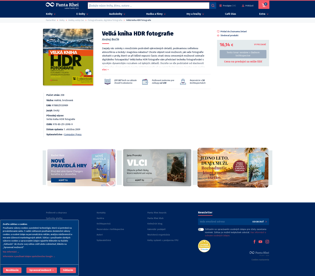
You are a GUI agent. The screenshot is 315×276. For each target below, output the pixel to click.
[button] (12, 270)
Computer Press (73, 134)
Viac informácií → (11, 252)
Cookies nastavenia (260, 260)
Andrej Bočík (110, 39)
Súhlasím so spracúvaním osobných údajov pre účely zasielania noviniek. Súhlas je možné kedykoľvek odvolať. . (235, 232)
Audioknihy (116, 13)
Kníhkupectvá (103, 223)
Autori (100, 234)
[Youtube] (260, 242)
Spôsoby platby (54, 218)
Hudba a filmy (154, 13)
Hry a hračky (194, 13)
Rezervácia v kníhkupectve (110, 229)
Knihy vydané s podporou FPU (162, 240)
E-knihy (81, 13)
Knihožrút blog (154, 223)
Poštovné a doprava (56, 212)
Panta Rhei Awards (157, 212)
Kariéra (100, 218)
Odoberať (258, 221)
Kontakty (101, 212)
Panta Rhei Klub (155, 218)
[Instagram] (267, 242)
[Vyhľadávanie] (212, 5)
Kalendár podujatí (156, 229)
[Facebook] (254, 242)
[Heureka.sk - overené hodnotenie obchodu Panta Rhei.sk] (204, 245)
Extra (262, 13)
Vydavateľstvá (104, 240)
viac (104, 69)
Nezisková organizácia (158, 234)
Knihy (49, 13)
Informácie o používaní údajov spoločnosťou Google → (29, 256)
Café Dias (230, 13)
